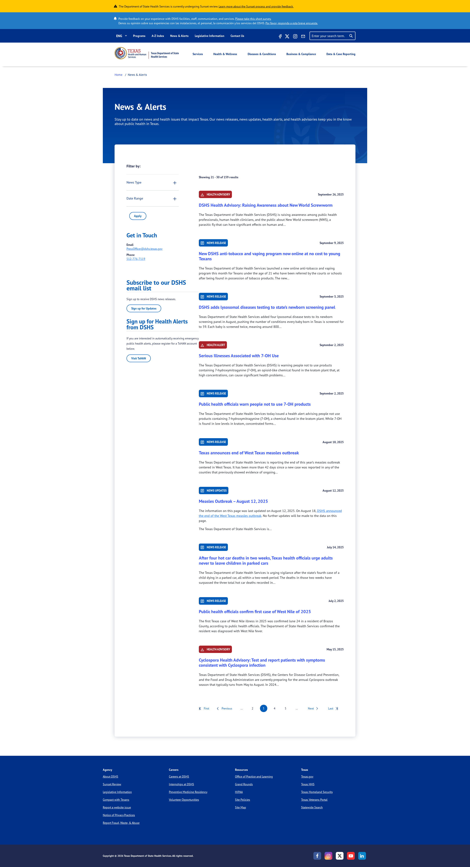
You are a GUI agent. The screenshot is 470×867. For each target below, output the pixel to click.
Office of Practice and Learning (254, 776)
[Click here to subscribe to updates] (303, 37)
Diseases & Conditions (262, 54)
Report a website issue (117, 807)
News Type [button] (133, 182)
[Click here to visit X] (287, 37)
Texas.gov (307, 776)
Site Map (240, 807)
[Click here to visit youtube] (351, 856)
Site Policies (242, 799)
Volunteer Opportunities (184, 799)
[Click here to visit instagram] (295, 37)
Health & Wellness (225, 54)
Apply (138, 216)
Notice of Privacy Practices (119, 815)
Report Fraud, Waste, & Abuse (121, 823)
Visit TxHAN (138, 358)
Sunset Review (112, 784)
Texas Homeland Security (317, 792)
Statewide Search (312, 807)
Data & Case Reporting (340, 54)
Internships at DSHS (181, 784)
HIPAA (239, 792)
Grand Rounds (244, 784)
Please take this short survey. (253, 19)
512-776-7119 (135, 259)
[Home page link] (147, 53)
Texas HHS (307, 784)
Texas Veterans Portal (314, 799)
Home (118, 75)
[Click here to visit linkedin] (362, 856)
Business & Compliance (301, 54)
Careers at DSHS (179, 776)
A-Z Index (158, 36)
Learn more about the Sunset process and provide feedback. (256, 6)
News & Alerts (179, 36)
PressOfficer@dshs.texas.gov (144, 249)
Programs (139, 36)
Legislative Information (209, 36)
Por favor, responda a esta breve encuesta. (291, 23)
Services (198, 54)
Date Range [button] (134, 198)
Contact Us (237, 36)
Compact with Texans (116, 799)
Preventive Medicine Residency (188, 792)
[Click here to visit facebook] (279, 37)
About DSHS (110, 776)
